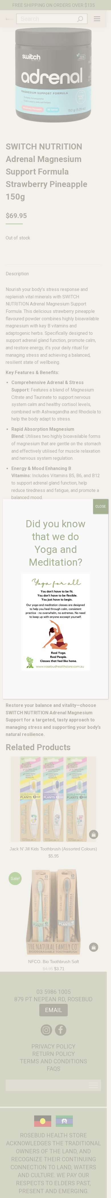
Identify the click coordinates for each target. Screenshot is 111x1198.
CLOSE (100, 506)
